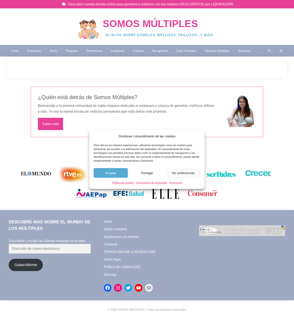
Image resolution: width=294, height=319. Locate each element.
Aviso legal (112, 259)
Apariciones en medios (121, 237)
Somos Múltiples (150, 23)
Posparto (72, 50)
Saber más (50, 124)
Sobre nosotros (115, 229)
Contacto (111, 244)
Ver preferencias (183, 173)
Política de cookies (123, 182)
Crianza (138, 50)
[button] (269, 51)
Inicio (15, 50)
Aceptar (110, 173)
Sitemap (110, 274)
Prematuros (94, 50)
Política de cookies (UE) (122, 267)
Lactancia (117, 50)
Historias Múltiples (217, 50)
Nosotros (244, 50)
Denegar (147, 173)
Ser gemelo (160, 50)
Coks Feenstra (186, 50)
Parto (53, 50)
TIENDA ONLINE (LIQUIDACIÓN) (130, 252)
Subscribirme (25, 265)
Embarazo (34, 50)
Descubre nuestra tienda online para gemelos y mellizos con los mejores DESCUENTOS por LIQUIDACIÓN (150, 4)
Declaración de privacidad (151, 182)
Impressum (175, 182)
